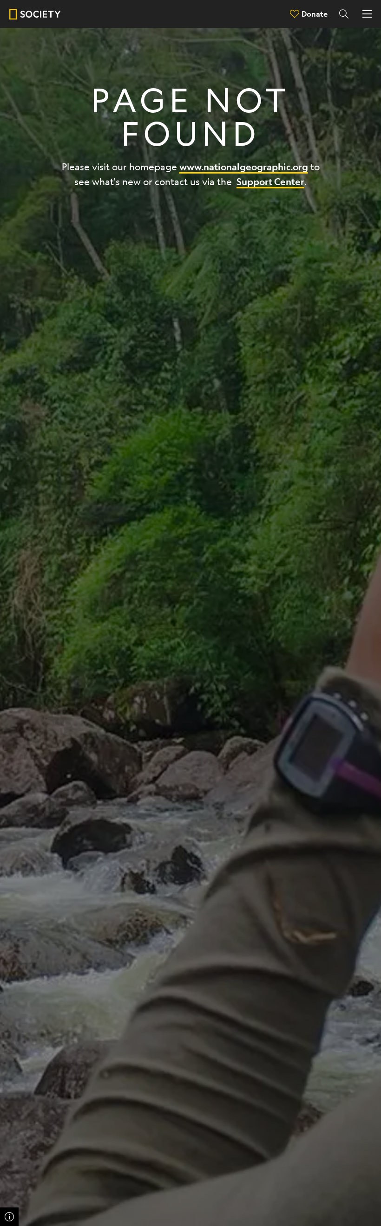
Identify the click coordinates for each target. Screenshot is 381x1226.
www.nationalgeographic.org (243, 167)
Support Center (270, 181)
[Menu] (367, 14)
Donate (315, 14)
